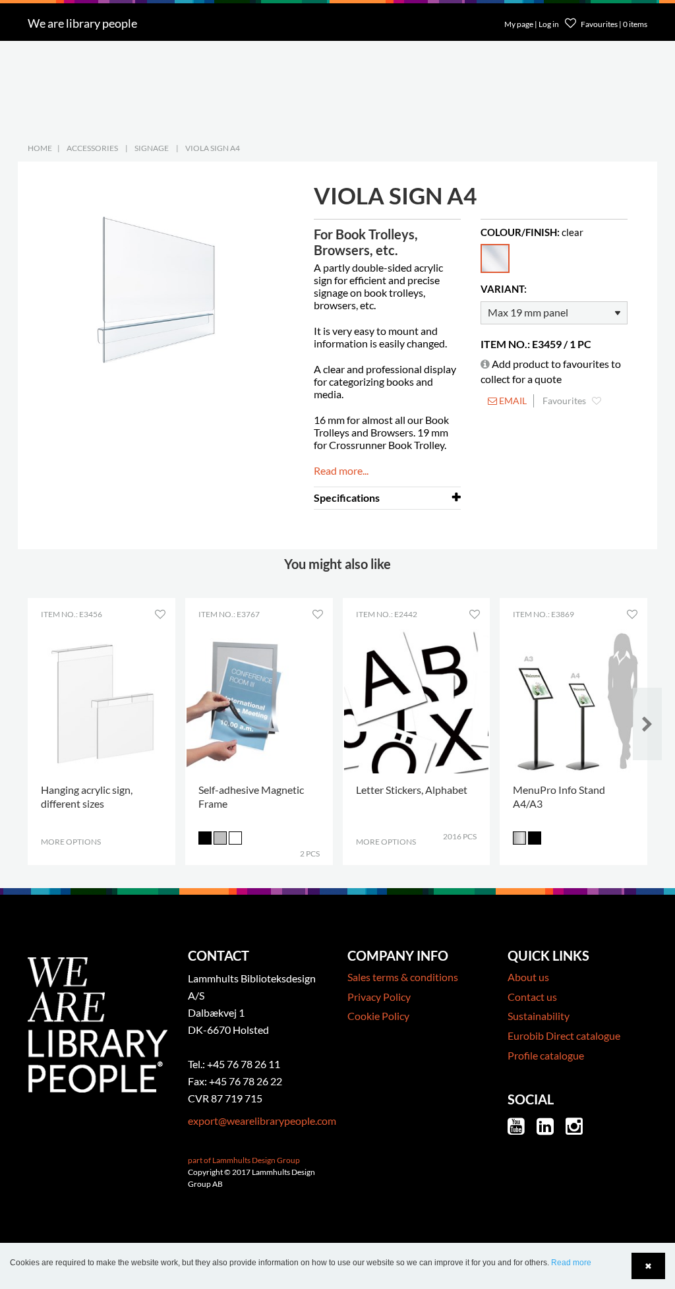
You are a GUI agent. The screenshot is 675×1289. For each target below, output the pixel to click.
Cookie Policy (378, 1015)
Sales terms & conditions (402, 977)
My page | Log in (532, 24)
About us (528, 977)
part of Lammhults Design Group (244, 1160)
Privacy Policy (379, 996)
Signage (151, 148)
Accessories (92, 148)
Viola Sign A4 (212, 148)
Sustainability (539, 1015)
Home (40, 148)
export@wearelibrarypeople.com (262, 1120)
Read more (571, 1262)
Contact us (532, 996)
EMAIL (512, 400)
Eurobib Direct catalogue (564, 1035)
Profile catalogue (546, 1055)
